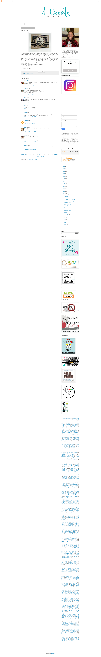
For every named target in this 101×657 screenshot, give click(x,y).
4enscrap (75, 420)
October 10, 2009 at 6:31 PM (30, 131)
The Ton (77, 617)
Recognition (70, 567)
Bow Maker (68, 440)
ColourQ (63, 468)
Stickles (74, 599)
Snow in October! (67, 202)
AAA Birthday (68, 424)
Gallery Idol (63, 499)
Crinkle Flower (65, 474)
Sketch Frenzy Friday (73, 583)
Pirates (70, 562)
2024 (64, 168)
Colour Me (75, 466)
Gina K (77, 500)
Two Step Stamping (73, 623)
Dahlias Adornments (74, 476)
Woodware (69, 638)
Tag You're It (66, 605)
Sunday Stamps (67, 601)
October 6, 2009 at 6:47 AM (30, 85)
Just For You (73, 518)
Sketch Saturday (64, 584)
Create (68, 470)
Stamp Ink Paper (71, 592)
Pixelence (75, 562)
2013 (64, 186)
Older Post (56, 154)
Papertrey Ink (65, 557)
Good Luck (75, 502)
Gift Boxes (77, 499)
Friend (75, 496)
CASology (63, 455)
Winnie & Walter (64, 637)
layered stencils (70, 525)
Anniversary (72, 429)
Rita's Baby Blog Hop (64, 570)
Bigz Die (68, 437)
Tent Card (69, 608)
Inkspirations (64, 515)
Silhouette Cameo (68, 578)
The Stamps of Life (70, 617)
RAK (62, 567)
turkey (62, 623)
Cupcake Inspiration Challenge (72, 475)
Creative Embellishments (73, 471)
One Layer (76, 547)
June (65, 219)
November (66, 196)
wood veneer (63, 638)
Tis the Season (75, 621)
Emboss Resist (66, 486)
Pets (62, 560)
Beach (62, 436)
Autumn (75, 431)
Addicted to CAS (65, 425)
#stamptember (69, 418)
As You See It (74, 430)
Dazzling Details (72, 477)
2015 (64, 183)
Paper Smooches (75, 554)
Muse (68, 541)
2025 (64, 166)
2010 (64, 191)
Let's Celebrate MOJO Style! (69, 201)
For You (75, 492)
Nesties (75, 546)
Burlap (68, 443)
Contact (32, 24)
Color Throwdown (74, 465)
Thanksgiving (71, 611)
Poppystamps (70, 563)
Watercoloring (64, 633)
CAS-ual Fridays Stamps (72, 452)
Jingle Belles (68, 516)
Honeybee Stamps (67, 509)
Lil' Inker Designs (71, 529)
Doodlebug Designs (75, 482)
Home (22, 24)
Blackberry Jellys (73, 438)
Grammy (26, 88)
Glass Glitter (69, 501)
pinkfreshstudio (64, 562)
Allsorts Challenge (74, 426)
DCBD (77, 477)
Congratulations (64, 469)
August (65, 216)
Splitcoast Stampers (70, 590)
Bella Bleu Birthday (67, 204)
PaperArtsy (76, 556)
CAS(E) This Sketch (68, 454)
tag (78, 604)
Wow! (65, 639)
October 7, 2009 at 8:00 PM (30, 116)
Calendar (77, 444)
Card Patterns (72, 446)
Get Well (72, 499)
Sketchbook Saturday (68, 585)
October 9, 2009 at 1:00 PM (29, 123)
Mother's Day (74, 540)
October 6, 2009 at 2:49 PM (30, 102)
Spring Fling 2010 (64, 591)
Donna (25, 105)
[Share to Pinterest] (44, 72)
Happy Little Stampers (66, 507)
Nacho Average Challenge (72, 545)
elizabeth (26, 80)
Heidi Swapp (63, 508)
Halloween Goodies (68, 210)
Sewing (71, 576)
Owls (71, 550)
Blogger (52, 653)
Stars (71, 599)
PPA (76, 563)
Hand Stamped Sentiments (72, 506)
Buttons (72, 444)
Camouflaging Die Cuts (66, 445)
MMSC (62, 539)
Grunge (76, 503)
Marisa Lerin (71, 532)
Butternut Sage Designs (65, 444)
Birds (72, 437)
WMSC (76, 637)
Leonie (25, 127)
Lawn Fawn (63, 525)
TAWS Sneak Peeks (70, 606)
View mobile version (40, 156)
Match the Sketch (75, 533)
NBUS (62, 546)
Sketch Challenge (30, 73)
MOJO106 (65, 212)
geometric (68, 499)
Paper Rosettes (67, 554)
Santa (74, 571)
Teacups (70, 607)
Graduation (63, 503)
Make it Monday (64, 531)
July (64, 217)
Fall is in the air (67, 205)
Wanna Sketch (64, 632)
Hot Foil (64, 510)
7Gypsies (62, 422)
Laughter (75, 524)
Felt (76, 490)
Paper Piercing (64, 552)
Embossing (74, 486)
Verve (64, 629)
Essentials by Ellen (72, 487)
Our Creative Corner (65, 550)
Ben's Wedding (74, 436)
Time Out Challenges (67, 621)
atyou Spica (70, 431)
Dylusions (67, 484)
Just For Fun (68, 518)
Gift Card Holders (66, 500)
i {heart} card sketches (68, 511)
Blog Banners (67, 439)
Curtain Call (66, 476)
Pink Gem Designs (73, 561)
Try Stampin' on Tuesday (72, 622)
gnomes (69, 502)
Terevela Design (75, 608)
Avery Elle (63, 432)
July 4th (77, 516)
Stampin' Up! (71, 596)
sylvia (25, 112)
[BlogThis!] (40, 72)
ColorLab (65, 466)
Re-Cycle (65, 567)
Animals (67, 429)
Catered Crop (70, 455)
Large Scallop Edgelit (69, 524)
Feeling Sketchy (72, 490)
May (65, 221)
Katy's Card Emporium (65, 521)
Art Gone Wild (67, 430)
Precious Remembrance (70, 564)
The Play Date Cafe (68, 616)
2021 (64, 173)
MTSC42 (65, 207)
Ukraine (76, 624)
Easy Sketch (67, 485)
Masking (67, 533)
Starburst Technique (64, 599)
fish (69, 491)
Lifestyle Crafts (64, 529)
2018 (64, 178)
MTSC (62, 541)
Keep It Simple (74, 521)
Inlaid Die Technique (72, 515)
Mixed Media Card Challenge (72, 538)
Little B (73, 530)
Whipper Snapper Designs (72, 636)
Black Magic (66, 438)
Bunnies (64, 443)
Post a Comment (26, 152)
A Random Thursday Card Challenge (67, 423)
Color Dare (71, 464)
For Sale (27, 24)
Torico (25, 135)
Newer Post (23, 154)
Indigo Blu (70, 512)
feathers (67, 490)
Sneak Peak (71, 586)
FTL (62, 497)
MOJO (25, 73)
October (65, 198)
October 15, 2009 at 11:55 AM (30, 149)
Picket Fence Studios (67, 560)
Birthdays (76, 437)
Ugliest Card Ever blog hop (69, 624)
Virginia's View (72, 630)
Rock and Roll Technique (73, 570)
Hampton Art (63, 506)
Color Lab (65, 465)
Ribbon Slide (69, 569)
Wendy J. (26, 145)
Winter (72, 637)
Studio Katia (68, 600)
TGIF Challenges (68, 610)
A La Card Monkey (75, 422)
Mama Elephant (72, 531)
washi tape (73, 632)
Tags (73, 605)
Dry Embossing (72, 483)
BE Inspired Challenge (72, 434)
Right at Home (75, 569)
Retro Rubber (76, 567)
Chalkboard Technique (70, 456)
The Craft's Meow (71, 615)
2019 (64, 176)
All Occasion (68, 426)
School (77, 571)
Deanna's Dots (64, 478)
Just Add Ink (72, 517)
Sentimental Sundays (65, 576)
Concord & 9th (74, 468)
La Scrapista (71, 523)
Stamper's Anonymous (74, 593)
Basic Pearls (73, 433)
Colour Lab (70, 466)
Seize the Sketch (73, 575)
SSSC (70, 591)
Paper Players (69, 553)
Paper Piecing (74, 551)
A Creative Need (68, 422)
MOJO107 (65, 209)
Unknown (26, 120)
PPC (62, 564)
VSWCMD (67, 631)
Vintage (67, 630)
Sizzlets (67, 582)
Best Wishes (63, 437)
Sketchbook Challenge (75, 584)
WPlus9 (69, 639)
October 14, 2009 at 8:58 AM (30, 141)
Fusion (67, 497)
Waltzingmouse (74, 631)
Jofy (73, 516)
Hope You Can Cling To (75, 509)
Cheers (70, 458)
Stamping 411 (64, 597)
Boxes (77, 440)
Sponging (76, 590)
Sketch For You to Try (65, 583)
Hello (69, 508)
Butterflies (73, 443)
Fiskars (72, 491)
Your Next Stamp (65, 640)
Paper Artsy (68, 551)
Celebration (63, 456)
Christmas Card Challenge (71, 459)
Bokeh (73, 439)
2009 (64, 193)
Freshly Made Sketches (70, 495)
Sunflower (75, 601)
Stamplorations (64, 598)
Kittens (73, 522)
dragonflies (65, 483)
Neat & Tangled (68, 546)
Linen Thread (68, 530)
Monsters (68, 540)
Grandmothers (70, 503)
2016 (64, 181)
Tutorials (66, 623)
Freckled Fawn (64, 493)
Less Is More (72, 528)
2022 (64, 171)
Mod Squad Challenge (68, 539)
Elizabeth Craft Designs (75, 485)
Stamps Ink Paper (74, 598)
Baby (69, 432)
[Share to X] (41, 72)
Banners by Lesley (66, 433)
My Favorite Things (69, 544)
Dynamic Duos (73, 484)
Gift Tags (72, 500)
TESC (62, 610)
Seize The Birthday (64, 575)
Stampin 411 (71, 594)
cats (76, 455)
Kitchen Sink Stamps (65, 522)
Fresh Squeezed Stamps (72, 493)
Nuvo (67, 547)
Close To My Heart (70, 463)
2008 (64, 228)
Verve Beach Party (72, 629)
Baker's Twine (76, 432)
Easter (62, 485)
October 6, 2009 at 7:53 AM (29, 94)
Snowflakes (76, 586)
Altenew (63, 428)
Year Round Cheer (76, 639)
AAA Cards (74, 424)
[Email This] (38, 72)
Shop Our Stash (68, 577)
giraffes (64, 501)
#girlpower (63, 418)
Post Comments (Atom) (32, 159)
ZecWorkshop (72, 640)
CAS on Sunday (70, 451)
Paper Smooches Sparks (67, 556)
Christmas (75, 458)
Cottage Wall (71, 469)
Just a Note (65, 517)
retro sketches (67, 568)
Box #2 (73, 440)
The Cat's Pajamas (71, 614)
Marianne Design (64, 532)
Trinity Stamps (63, 622)
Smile (66, 586)
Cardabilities (72, 447)
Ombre (71, 547)
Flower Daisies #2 (69, 492)
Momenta (63, 540)
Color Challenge (64, 464)
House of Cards (70, 510)
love (76, 530)
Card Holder (66, 446)
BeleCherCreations (68, 436)
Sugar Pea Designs (75, 600)
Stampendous (67, 593)
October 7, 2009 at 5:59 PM (29, 108)
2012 (64, 188)
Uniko (62, 625)
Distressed (63, 482)
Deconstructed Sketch (74, 478)
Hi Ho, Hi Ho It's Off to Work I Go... (70, 199)
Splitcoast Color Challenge (65, 589)
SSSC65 (75, 591)
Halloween (73, 504)
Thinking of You (73, 618)
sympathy (73, 604)
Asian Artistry (63, 431)
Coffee (77, 463)
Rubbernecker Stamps (66, 571)
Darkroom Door (64, 477)
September (66, 214)
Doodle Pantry (69, 482)
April (65, 222)
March (65, 224)
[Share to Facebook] (42, 72)
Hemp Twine (74, 508)
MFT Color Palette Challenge (66, 537)
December (66, 194)
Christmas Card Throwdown (67, 460)
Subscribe (70, 70)
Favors (62, 490)
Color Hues (77, 464)
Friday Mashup (68, 496)
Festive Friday (63, 491)
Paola (25, 97)
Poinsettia (63, 563)
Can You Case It (75, 445)
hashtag (75, 507)
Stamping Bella (74, 597)
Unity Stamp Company (69, 625)
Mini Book (74, 537)
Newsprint (63, 547)
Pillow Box (74, 560)
